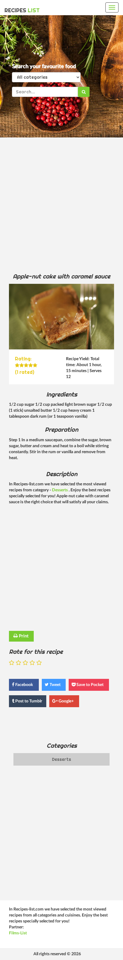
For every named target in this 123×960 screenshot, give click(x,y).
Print (23, 636)
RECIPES (22, 10)
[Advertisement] (61, 204)
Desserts (60, 490)
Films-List (18, 933)
